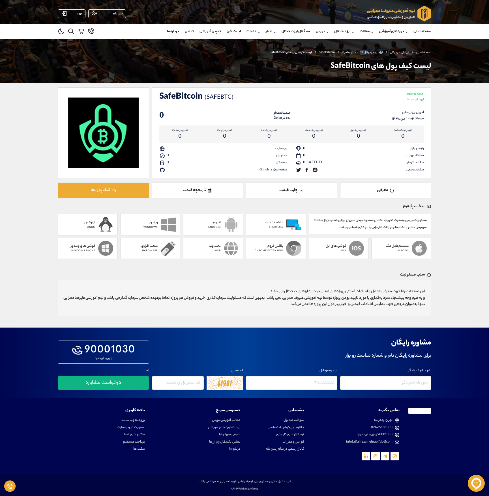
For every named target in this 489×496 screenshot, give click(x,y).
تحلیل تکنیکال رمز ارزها (224, 442)
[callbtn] (10, 486)
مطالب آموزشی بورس (226, 420)
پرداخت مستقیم (134, 442)
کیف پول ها (100, 190)
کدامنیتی (237, 371)
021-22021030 (382, 427)
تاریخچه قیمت (194, 190)
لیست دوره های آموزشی (224, 427)
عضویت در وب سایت (131, 427)
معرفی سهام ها (229, 434)
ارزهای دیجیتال (399, 52)
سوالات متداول (294, 420)
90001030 (110, 350)
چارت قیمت (288, 190)
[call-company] (91, 32)
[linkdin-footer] (366, 456)
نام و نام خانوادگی (419, 371)
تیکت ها (139, 449)
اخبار (269, 31)
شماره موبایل (328, 371)
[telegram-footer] (395, 456)
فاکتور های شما (134, 434)
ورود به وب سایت (133, 420)
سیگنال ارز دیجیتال (296, 31)
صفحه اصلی (422, 31)
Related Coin (415, 97)
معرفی (382, 190)
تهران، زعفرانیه (383, 420)
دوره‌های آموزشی (391, 31)
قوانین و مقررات (293, 442)
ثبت (146, 371)
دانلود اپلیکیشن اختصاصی (286, 427)
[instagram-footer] (375, 456)
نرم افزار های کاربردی (290, 434)
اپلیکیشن (234, 31)
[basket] (81, 32)
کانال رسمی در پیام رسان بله (285, 449)
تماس (189, 31)
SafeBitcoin (327, 52)
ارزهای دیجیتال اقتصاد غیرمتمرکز (362, 52)
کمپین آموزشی (210, 31)
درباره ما (173, 31)
